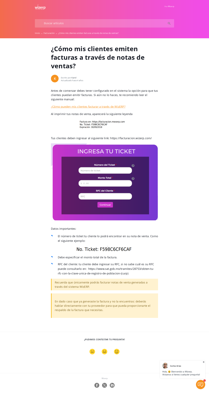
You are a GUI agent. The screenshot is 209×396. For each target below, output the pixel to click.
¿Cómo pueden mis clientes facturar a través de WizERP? (88, 106)
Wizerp (105, 378)
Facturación (51, 33)
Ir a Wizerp (169, 6)
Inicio (39, 33)
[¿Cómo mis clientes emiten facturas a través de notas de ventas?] (40, 9)
